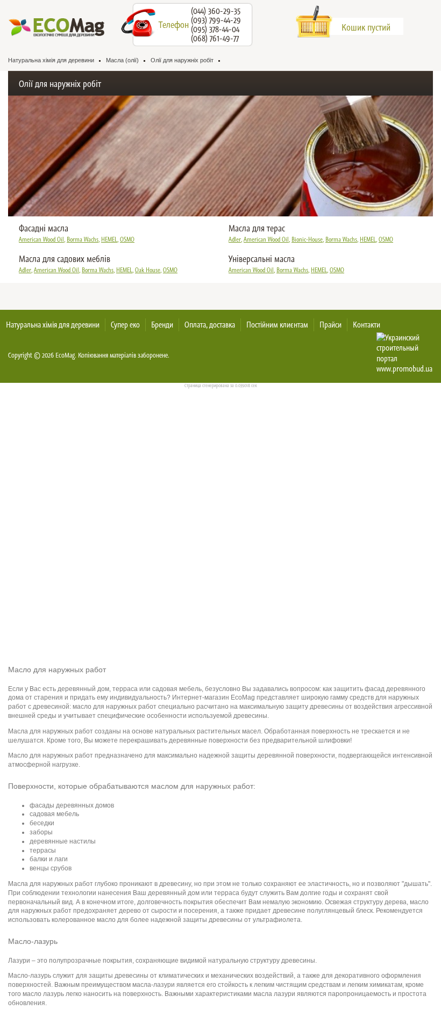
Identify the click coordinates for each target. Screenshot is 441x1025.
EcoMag (65, 355)
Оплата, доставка (209, 324)
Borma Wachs (82, 239)
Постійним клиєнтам (277, 324)
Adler (235, 239)
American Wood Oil (41, 239)
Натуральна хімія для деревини (52, 324)
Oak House (147, 270)
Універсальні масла (262, 259)
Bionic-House (307, 239)
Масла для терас (257, 228)
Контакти (366, 324)
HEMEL (109, 239)
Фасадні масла (43, 228)
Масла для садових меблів (64, 259)
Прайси (330, 324)
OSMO (127, 239)
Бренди (162, 324)
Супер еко (125, 324)
